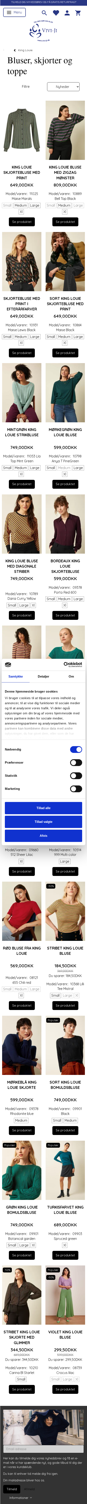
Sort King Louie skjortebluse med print (65, 303)
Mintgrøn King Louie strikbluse (22, 432)
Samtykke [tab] (15, 676)
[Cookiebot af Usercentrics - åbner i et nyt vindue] (63, 664)
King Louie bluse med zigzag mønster (65, 172)
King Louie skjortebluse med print (21, 172)
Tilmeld (12, 1489)
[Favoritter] (55, 12)
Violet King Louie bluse (65, 1334)
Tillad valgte (43, 821)
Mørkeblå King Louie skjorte (22, 1085)
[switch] (76, 762)
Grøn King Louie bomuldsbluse (22, 1210)
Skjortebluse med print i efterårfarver (21, 303)
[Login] (67, 12)
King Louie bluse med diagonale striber (21, 566)
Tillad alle (43, 808)
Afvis (43, 835)
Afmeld (29, 1489)
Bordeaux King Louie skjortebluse (65, 566)
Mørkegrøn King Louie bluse (65, 432)
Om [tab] (71, 676)
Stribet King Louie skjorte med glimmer (22, 1337)
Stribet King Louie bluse (65, 951)
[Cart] (78, 12)
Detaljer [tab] (43, 676)
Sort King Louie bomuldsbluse (65, 1085)
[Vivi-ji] (43, 30)
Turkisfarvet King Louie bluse (65, 1210)
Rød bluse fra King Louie (22, 951)
